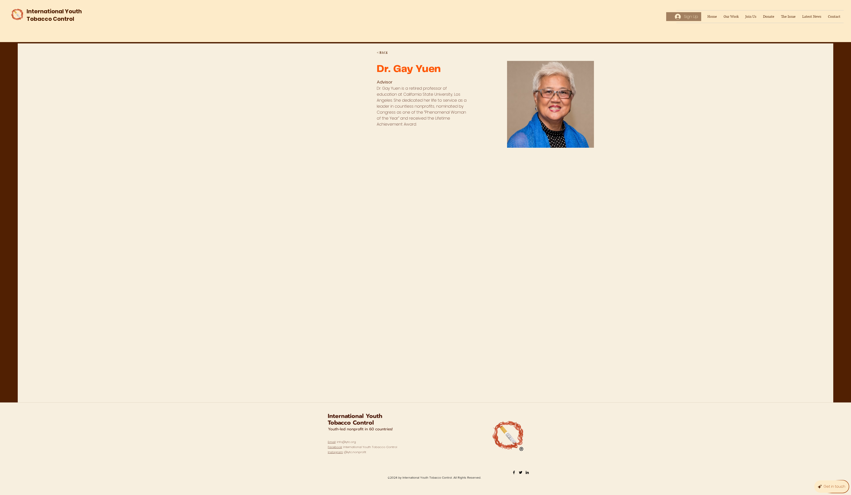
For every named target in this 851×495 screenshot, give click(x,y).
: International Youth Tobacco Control (362, 447)
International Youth (355, 416)
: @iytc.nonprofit (347, 452)
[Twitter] (520, 472)
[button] (385, 53)
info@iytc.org (346, 442)
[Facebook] (514, 472)
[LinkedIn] (527, 472)
